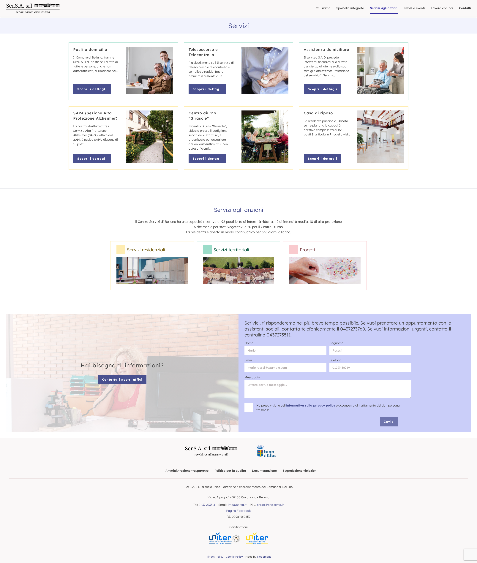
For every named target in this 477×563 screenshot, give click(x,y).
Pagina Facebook (238, 511)
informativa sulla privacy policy (310, 405)
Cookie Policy (234, 556)
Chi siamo (323, 8)
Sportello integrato (350, 8)
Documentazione (264, 470)
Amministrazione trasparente (187, 470)
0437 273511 (207, 505)
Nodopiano (264, 556)
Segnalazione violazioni (300, 470)
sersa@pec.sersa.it (270, 505)
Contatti (465, 8)
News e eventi (414, 8)
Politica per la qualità (230, 470)
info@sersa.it (237, 505)
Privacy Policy (214, 556)
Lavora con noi (442, 8)
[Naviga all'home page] (33, 8)
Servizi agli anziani (384, 8)
